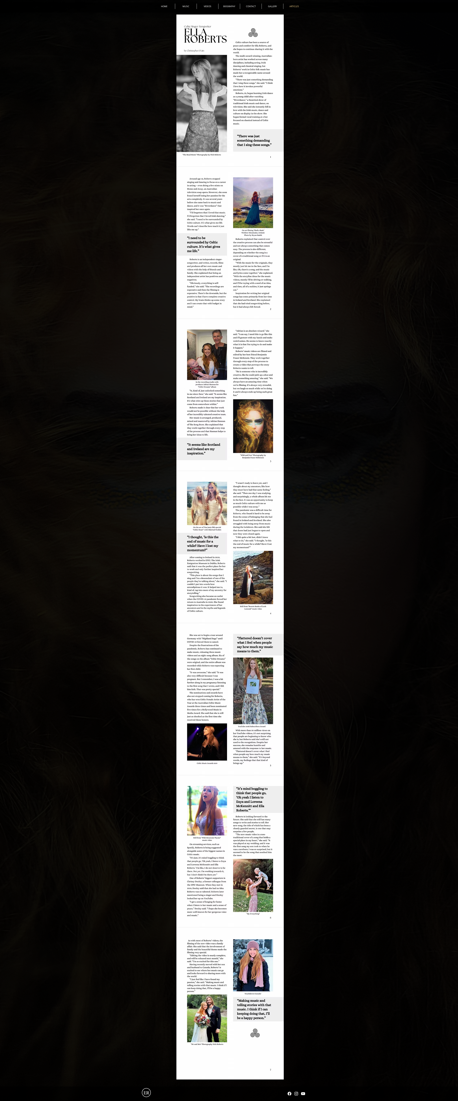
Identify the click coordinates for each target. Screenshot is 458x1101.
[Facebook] (289, 1093)
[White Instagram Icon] (296, 1093)
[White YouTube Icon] (303, 1093)
